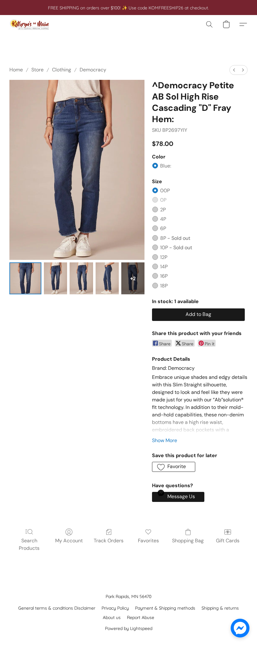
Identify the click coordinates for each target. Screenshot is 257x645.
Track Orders (108, 540)
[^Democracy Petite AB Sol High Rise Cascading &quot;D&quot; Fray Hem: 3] (107, 278)
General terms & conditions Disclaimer (56, 608)
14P (164, 266)
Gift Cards (227, 540)
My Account (69, 540)
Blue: (165, 166)
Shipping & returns (220, 608)
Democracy (93, 69)
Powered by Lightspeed (128, 628)
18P (164, 285)
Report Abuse (140, 617)
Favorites (148, 540)
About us (112, 617)
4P (163, 219)
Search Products (29, 544)
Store (37, 69)
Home (16, 69)
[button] (29, 24)
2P (163, 209)
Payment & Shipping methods (165, 608)
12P (163, 257)
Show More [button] (164, 440)
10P (176, 247)
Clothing (61, 69)
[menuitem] (234, 70)
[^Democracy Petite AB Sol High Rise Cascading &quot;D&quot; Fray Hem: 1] (55, 278)
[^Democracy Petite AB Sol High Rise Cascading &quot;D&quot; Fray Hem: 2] (81, 278)
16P (164, 276)
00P (165, 190)
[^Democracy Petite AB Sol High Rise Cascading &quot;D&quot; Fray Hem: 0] (25, 278)
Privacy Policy (115, 608)
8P (175, 238)
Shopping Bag (188, 540)
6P (163, 228)
